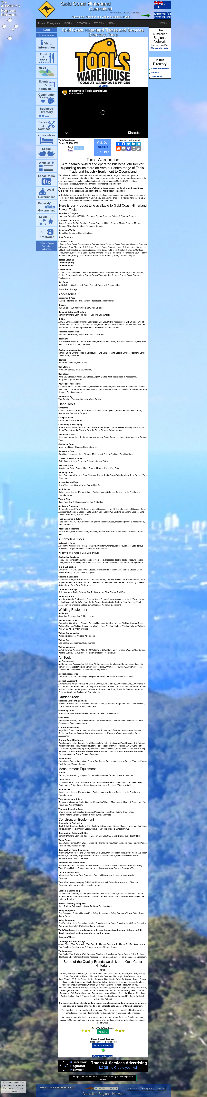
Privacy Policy (148, 1088)
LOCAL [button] (67, 23)
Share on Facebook (103, 1045)
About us (161, 1088)
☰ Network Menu (46, 35)
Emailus (79, 148)
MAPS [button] (111, 23)
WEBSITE (102, 1031)
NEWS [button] (162, 23)
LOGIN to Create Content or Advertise (46, 246)
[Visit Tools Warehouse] (102, 147)
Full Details (103, 85)
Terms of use (133, 1088)
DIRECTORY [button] (82, 23)
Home (41, 23)
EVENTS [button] (98, 23)
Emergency (53, 23)
